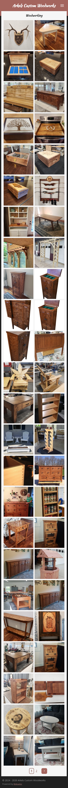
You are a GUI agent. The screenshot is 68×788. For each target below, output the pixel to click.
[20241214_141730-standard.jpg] (18, 159)
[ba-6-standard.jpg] (18, 315)
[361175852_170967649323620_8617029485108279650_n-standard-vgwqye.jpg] (49, 750)
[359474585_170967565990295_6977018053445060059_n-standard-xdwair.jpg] (49, 719)
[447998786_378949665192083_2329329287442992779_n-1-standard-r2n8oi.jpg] (49, 221)
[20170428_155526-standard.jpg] (18, 595)
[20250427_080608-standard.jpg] (18, 128)
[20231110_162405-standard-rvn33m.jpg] (18, 284)
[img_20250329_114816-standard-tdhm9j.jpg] (49, 190)
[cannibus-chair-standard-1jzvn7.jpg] (18, 377)
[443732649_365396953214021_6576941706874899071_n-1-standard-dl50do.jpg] (18, 221)
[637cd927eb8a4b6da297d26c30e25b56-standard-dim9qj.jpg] (49, 532)
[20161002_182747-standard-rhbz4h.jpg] (49, 564)
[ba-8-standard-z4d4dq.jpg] (18, 346)
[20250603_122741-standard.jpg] (18, 97)
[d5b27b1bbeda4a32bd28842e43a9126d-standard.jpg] (49, 408)
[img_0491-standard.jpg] (18, 470)
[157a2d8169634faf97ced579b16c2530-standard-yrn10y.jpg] (18, 532)
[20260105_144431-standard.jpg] (49, 35)
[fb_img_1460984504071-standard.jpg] (18, 439)
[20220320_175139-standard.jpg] (49, 657)
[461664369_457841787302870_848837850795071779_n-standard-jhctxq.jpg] (49, 252)
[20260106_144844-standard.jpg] (18, 35)
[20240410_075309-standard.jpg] (49, 688)
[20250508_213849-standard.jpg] (49, 66)
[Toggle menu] (62, 5)
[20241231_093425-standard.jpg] (49, 128)
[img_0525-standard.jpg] (18, 501)
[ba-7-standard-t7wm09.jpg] (49, 315)
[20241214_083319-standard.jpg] (49, 159)
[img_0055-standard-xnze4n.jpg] (49, 439)
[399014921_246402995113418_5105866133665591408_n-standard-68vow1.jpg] (49, 377)
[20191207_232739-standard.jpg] (18, 626)
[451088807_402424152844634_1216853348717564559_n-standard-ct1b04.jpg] (18, 252)
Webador (18, 784)
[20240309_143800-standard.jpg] (18, 688)
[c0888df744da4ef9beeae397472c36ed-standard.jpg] (49, 346)
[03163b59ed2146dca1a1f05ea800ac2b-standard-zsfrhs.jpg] (18, 564)
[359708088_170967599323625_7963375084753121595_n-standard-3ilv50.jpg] (18, 750)
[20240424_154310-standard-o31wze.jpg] (18, 719)
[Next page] (44, 771)
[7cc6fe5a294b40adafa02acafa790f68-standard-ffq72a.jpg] (49, 501)
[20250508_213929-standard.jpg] (18, 66)
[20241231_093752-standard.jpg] (18, 190)
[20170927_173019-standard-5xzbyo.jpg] (49, 595)
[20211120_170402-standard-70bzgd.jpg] (18, 657)
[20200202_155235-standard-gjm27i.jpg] (49, 626)
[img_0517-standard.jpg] (49, 470)
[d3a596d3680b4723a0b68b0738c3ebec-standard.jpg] (18, 408)
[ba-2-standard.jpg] (49, 284)
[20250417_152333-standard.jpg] (49, 97)
